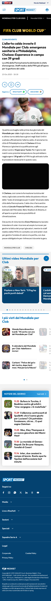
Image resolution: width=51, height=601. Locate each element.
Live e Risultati (9, 511)
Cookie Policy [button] (31, 553)
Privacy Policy (7, 557)
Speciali (5, 528)
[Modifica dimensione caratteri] (17, 84)
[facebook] (3, 492)
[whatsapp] (15, 492)
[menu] (4, 10)
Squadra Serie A (9, 537)
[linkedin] (26, 492)
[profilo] (47, 10)
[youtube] (38, 492)
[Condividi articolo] (4, 84)
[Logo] (25, 10)
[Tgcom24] (7, 3)
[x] (20, 492)
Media (5, 502)
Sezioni (5, 519)
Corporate (6, 553)
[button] (25, 10)
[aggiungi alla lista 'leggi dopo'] (11, 84)
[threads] (32, 492)
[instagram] (9, 492)
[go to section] (46, 258)
